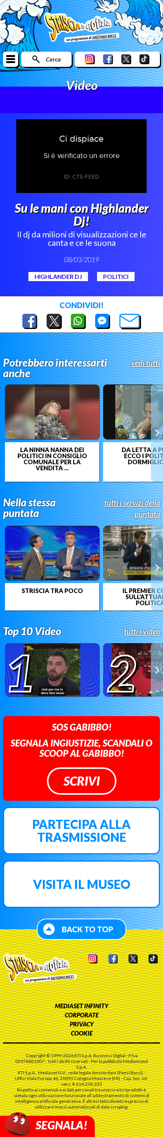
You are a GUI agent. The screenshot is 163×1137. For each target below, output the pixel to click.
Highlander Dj (58, 276)
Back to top (87, 929)
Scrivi (82, 780)
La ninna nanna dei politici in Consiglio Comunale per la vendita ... (52, 459)
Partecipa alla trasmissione (81, 830)
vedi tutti (145, 362)
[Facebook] (108, 59)
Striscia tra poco (52, 591)
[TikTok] (144, 59)
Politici (116, 276)
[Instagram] (90, 59)
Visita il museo (81, 884)
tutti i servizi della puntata (132, 508)
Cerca (53, 59)
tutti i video (142, 631)
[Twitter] (126, 59)
